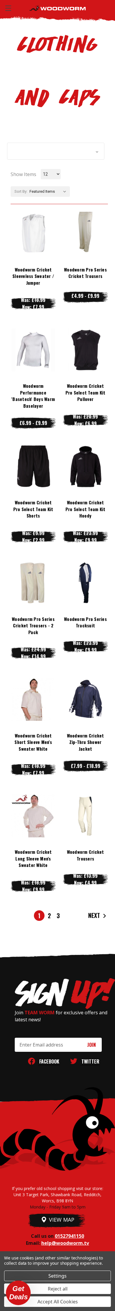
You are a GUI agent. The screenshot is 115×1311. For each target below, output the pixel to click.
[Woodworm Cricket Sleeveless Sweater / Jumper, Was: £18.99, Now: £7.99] (33, 233)
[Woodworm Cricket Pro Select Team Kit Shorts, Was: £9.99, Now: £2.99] (33, 466)
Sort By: (20, 191)
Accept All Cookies (57, 1301)
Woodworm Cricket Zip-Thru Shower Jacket (85, 742)
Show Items (23, 174)
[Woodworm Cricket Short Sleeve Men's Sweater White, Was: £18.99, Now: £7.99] (33, 699)
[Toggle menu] (8, 8)
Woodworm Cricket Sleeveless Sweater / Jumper (33, 276)
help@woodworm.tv (65, 1243)
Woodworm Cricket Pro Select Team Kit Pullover (85, 392)
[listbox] (49, 192)
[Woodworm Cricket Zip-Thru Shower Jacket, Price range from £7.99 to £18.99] (85, 699)
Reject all (58, 1289)
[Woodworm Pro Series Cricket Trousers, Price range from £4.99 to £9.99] (85, 233)
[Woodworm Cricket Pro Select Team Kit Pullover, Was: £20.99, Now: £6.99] (85, 350)
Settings (57, 1276)
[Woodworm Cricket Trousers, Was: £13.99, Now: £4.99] (85, 816)
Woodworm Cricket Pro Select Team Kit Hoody (85, 509)
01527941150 (69, 1236)
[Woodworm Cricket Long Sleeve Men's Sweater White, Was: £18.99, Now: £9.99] (33, 816)
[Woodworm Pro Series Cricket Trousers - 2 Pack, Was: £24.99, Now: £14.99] (33, 582)
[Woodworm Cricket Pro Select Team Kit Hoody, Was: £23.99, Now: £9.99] (85, 466)
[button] (55, 151)
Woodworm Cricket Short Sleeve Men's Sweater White (33, 742)
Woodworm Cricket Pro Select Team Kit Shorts (33, 509)
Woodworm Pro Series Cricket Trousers (85, 272)
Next (94, 915)
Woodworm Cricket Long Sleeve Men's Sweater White (33, 858)
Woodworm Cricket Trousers (85, 855)
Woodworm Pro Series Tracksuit (85, 622)
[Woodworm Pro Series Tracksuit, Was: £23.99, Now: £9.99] (85, 582)
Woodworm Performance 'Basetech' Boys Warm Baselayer (33, 396)
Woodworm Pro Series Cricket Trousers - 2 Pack (33, 625)
